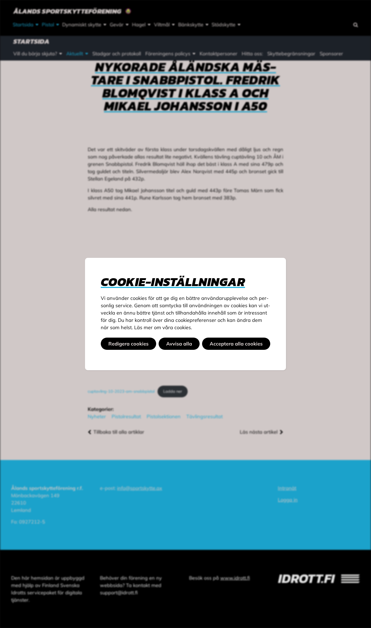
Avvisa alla (179, 344)
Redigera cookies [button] (128, 344)
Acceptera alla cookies (236, 344)
